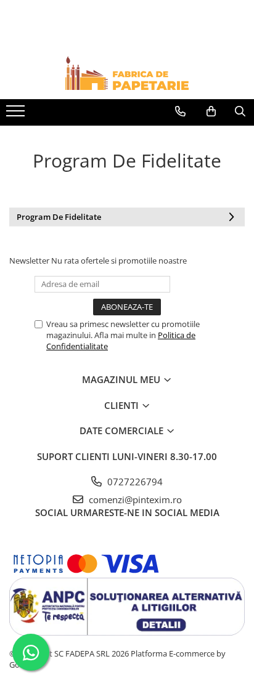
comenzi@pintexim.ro (134, 499)
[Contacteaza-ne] (180, 111)
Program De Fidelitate (59, 216)
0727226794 (134, 481)
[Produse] (17, 114)
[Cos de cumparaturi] (211, 111)
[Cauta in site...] (240, 111)
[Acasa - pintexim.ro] (127, 73)
